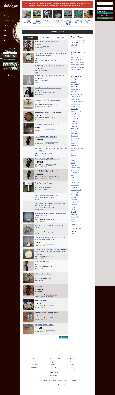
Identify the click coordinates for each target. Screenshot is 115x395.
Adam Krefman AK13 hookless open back (48, 88)
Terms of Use (43, 380)
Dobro (72, 362)
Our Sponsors (54, 373)
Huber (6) (73, 155)
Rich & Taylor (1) (75, 192)
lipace (46, 70)
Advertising (53, 370)
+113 (57, 142)
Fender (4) (74, 121)
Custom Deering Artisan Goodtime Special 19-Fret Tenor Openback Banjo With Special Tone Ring (51, 250)
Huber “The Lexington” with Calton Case (47, 41)
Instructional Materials (77, 64)
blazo (47, 278)
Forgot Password (105, 15)
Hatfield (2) (74, 143)
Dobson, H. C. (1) (76, 111)
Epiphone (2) (74, 116)
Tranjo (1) (74, 209)
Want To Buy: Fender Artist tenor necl (46, 195)
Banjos (73, 55)
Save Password (102, 11)
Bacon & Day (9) (75, 84)
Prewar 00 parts (41, 300)
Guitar (72, 367)
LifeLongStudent (50, 295)
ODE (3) (73, 175)
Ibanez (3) (74, 160)
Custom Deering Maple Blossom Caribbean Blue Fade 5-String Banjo (50, 214)
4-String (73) (74, 45)
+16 (54, 60)
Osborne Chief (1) (76, 182)
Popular (45, 37)
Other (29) (74, 47)
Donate (52, 364)
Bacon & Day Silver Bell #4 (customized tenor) (49, 66)
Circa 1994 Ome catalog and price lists (47, 124)
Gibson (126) (74, 128)
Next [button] (91, 18)
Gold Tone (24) (75, 138)
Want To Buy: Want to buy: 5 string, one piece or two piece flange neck (51, 150)
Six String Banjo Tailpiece (44, 325)
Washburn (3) (75, 214)
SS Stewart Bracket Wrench (43, 274)
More (6, 35)
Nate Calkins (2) (75, 170)
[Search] (3, 40)
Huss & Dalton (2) (76, 158)
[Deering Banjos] (10, 64)
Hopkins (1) (74, 153)
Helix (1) (73, 150)
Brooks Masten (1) (76, 94)
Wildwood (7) (74, 219)
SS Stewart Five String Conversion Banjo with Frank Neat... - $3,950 (37, 21)
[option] (27, 16)
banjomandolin (50, 219)
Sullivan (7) (74, 207)
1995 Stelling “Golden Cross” (46, 171)
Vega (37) (73, 212)
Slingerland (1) (75, 199)
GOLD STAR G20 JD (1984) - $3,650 (47, 20)
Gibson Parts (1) (75, 133)
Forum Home (34, 362)
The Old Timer (49, 129)
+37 (54, 129)
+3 (53, 92)
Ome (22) (73, 177)
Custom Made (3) (76, 104)
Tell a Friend (54, 367)
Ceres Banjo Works (50, 142)
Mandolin (73, 370)
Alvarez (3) (74, 79)
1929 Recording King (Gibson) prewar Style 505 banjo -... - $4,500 (89, 21)
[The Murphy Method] (10, 52)
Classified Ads (34, 364)
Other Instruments (76, 72)
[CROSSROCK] (10, 60)
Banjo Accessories (76, 60)
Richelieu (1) (74, 195)
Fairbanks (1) (74, 119)
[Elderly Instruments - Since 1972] (10, 56)
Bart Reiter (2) (75, 92)
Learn (6, 26)
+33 (48, 46)
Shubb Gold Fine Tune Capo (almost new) (48, 100)
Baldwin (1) (74, 87)
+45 (54, 306)
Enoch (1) (73, 114)
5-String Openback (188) (78, 42)
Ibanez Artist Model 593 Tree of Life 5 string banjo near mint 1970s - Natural (50, 54)
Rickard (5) (74, 197)
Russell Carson (49, 117)
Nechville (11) (75, 172)
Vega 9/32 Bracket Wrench (43, 183)
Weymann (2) (75, 217)
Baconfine (48, 197)
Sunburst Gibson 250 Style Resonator (49, 112)
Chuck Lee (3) (75, 99)
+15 (56, 104)
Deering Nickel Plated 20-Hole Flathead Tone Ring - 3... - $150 (78, 20)
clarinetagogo (48, 92)
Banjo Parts (74, 57)
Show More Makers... (77, 228)
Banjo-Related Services (77, 62)
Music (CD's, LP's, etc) (77, 67)
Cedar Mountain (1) (76, 96)
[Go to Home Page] (10, 5)
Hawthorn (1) (74, 146)
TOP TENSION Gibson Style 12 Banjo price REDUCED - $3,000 (58, 21)
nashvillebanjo (49, 60)
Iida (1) (73, 163)
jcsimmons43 (48, 187)
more (63, 337)
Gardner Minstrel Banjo (42, 262)
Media (6, 30)
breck (44, 46)
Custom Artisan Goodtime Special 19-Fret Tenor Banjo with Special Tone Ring (50, 238)
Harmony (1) (74, 141)
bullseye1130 (49, 306)
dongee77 (48, 266)
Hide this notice (84, 5)
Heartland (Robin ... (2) (77, 148)
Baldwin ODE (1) (75, 89)
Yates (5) (73, 222)
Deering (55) (74, 109)
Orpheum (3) (74, 180)
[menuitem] (10, 16)
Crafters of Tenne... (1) (77, 101)
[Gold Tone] (10, 68)
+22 (56, 295)
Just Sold (60, 37)
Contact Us (53, 375)
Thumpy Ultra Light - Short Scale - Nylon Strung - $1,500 (27, 20)
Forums (6, 16)
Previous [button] (22, 18)
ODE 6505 (38, 286)
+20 (53, 197)
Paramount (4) (75, 185)
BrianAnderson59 (49, 104)
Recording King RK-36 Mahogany (47, 159)
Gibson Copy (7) (75, 131)
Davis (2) (73, 106)
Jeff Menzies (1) (75, 165)
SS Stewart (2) (75, 202)
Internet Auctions (76, 69)
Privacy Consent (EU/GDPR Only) (66, 380)
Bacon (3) (73, 82)
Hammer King (48, 153)
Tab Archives (34, 367)
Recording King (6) (76, 190)
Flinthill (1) (74, 123)
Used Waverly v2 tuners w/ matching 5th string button (49, 226)
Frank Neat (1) (75, 126)
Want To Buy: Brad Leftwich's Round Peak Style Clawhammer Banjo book (50, 204)
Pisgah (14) (74, 187)
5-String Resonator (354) (78, 40)
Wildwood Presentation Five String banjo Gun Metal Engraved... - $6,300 (68, 22)
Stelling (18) (74, 204)
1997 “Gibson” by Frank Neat (46, 137)
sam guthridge (49, 232)
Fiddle (72, 364)
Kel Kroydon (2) (75, 168)
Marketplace (8, 21)
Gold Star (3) (74, 136)
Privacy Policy (52, 380)
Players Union (54, 362)
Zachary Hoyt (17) (76, 224)
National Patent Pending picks (46, 312)
